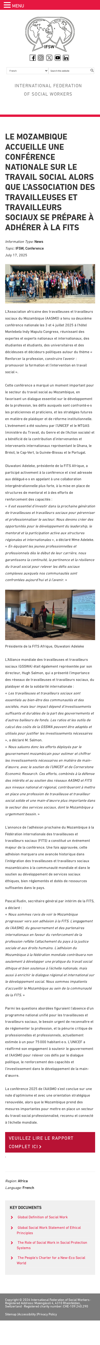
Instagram (40, 57)
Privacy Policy (47, 1314)
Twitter (49, 57)
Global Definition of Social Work (43, 1217)
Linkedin (66, 57)
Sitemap (11, 1314)
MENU (18, 5)
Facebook (32, 57)
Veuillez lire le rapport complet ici (41, 1142)
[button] (8, 5)
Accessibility (27, 1314)
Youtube (57, 57)
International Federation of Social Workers (50, 35)
